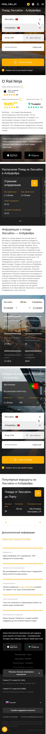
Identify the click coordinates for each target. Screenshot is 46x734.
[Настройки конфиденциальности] (4, 729)
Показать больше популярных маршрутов (21, 673)
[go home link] (9, 4)
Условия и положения (10, 717)
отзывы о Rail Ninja (26, 587)
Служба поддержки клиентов (23, 710)
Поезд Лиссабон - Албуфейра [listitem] (23, 663)
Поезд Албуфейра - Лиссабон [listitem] (23, 667)
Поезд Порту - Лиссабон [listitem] (23, 659)
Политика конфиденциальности (32, 717)
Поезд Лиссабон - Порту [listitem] (23, 654)
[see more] (34, 183)
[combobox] (18, 19)
